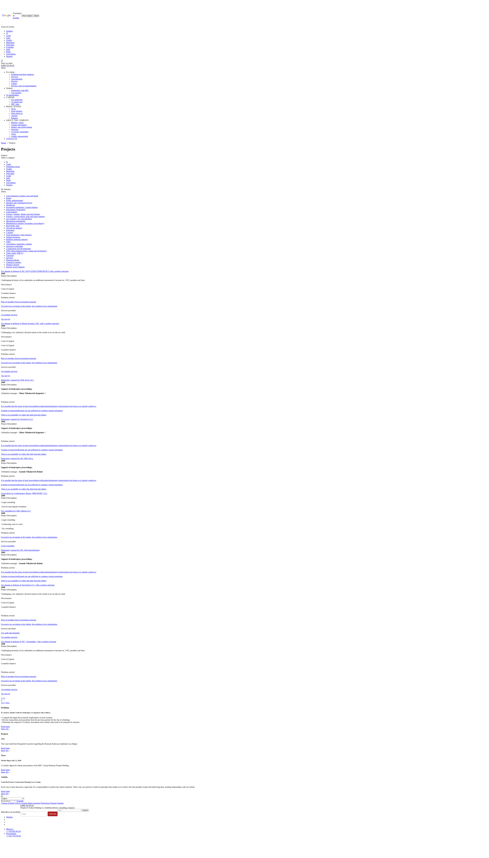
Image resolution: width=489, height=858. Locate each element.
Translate (20, 801)
